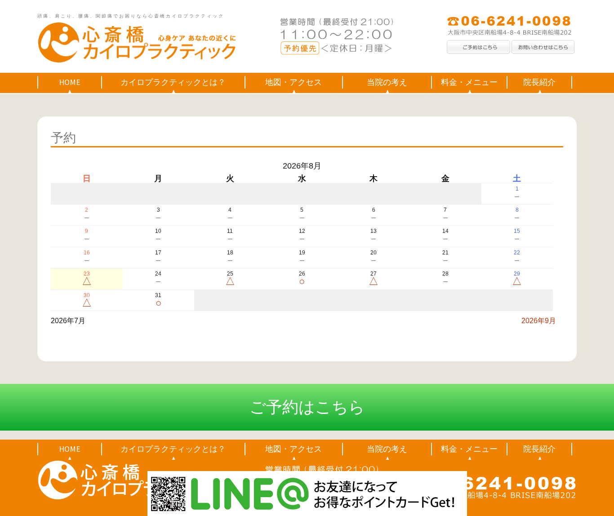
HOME (69, 82)
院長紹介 (539, 82)
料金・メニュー (469, 82)
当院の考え (387, 82)
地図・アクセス (293, 82)
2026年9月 (538, 321)
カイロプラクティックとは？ (173, 82)
